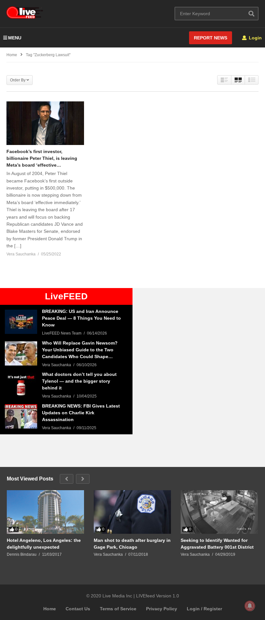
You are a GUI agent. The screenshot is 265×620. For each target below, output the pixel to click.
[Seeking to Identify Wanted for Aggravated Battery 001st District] (219, 512)
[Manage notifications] (250, 606)
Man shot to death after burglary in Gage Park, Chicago (132, 544)
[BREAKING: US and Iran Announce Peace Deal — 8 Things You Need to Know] (21, 322)
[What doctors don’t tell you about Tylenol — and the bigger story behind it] (21, 385)
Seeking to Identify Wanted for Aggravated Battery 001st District (217, 544)
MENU (14, 37)
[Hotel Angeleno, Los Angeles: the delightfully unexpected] (45, 512)
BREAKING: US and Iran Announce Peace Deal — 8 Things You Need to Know (81, 318)
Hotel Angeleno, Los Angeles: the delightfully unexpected (44, 544)
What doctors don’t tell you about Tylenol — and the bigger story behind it (79, 381)
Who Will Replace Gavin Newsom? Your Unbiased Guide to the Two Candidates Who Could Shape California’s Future (80, 350)
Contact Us (78, 608)
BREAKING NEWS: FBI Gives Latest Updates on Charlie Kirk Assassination (81, 412)
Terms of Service (118, 608)
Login (255, 37)
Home (49, 608)
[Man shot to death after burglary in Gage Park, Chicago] (132, 512)
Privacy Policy (161, 608)
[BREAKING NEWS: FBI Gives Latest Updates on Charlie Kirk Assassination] (21, 416)
